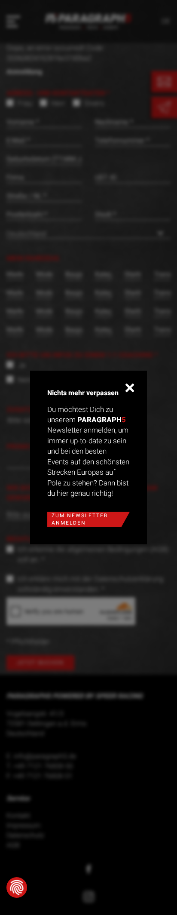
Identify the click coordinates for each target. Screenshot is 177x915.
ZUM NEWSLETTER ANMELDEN (80, 519)
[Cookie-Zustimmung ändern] (16, 887)
